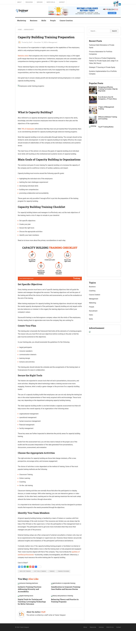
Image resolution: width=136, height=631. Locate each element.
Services (40, 2)
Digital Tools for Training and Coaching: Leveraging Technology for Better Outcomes (32, 601)
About (19, 2)
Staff (30, 42)
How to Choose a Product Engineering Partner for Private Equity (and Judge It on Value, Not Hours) (103, 60)
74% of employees (27, 129)
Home (20, 29)
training (51, 571)
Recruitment (93, 311)
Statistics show (23, 56)
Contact (62, 2)
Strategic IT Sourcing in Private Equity (102, 67)
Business (33, 20)
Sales (91, 315)
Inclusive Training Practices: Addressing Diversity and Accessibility (30, 589)
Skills (43, 20)
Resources (29, 2)
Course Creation (66, 20)
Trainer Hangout (24, 627)
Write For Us (51, 2)
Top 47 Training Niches (105, 127)
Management (29, 29)
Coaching (92, 291)
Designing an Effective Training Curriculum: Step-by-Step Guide (108, 89)
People (53, 20)
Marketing (21, 20)
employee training (25, 571)
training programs (63, 571)
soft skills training (40, 571)
